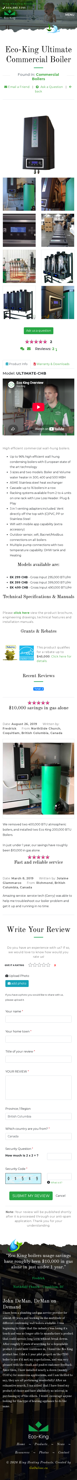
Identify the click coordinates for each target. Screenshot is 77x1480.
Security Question (19, 1149)
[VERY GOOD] (48, 965)
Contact (63, 1452)
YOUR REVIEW (17, 1071)
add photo (18, 983)
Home (22, 1444)
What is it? (56, 1182)
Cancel (61, 1195)
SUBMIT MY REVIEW (31, 1196)
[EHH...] (30, 965)
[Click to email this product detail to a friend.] (29, 349)
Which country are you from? (27, 1128)
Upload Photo (18, 976)
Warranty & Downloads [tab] (52, 364)
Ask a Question (51, 87)
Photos (44, 1452)
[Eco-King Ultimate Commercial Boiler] (19, 194)
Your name (14, 1011)
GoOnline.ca (38, 1468)
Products (41, 1444)
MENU (69, 14)
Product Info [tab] (18, 364)
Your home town (18, 1031)
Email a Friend (18, 87)
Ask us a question (38, 330)
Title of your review (20, 1051)
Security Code (16, 1169)
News (61, 1444)
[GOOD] (44, 965)
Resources (22, 1452)
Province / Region (18, 1108)
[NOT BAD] (35, 965)
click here (22, 613)
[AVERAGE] (39, 965)
